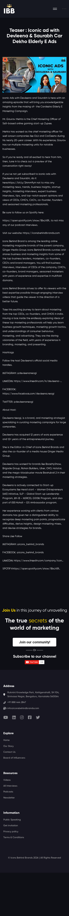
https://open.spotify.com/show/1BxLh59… (36, 568)
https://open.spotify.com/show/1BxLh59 (26, 220)
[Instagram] (22, 717)
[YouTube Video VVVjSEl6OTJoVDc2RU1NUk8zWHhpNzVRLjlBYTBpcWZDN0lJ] (34, 75)
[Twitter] (38, 717)
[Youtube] (5, 717)
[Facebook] (30, 717)
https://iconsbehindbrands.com (41, 233)
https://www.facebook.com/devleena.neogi (28, 393)
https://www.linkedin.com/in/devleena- (37, 381)
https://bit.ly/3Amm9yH (22, 182)
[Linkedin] (14, 717)
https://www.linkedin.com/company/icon (38, 560)
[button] (34, 642)
